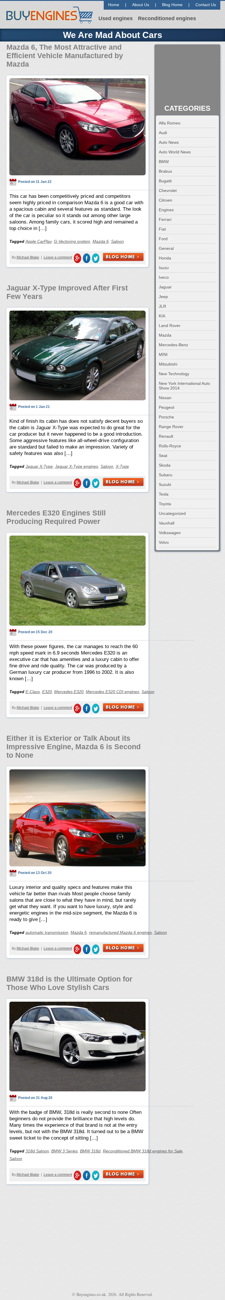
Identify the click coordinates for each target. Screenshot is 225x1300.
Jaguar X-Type (39, 466)
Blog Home (172, 4)
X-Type (122, 466)
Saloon (117, 241)
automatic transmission (46, 932)
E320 (47, 691)
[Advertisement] (187, 75)
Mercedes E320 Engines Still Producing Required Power (56, 517)
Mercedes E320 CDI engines (112, 691)
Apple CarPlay (38, 241)
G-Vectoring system (72, 241)
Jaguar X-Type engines (76, 466)
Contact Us (205, 4)
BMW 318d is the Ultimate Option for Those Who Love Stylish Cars (69, 983)
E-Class (32, 691)
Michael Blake (28, 257)
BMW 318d (90, 1151)
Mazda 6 (101, 241)
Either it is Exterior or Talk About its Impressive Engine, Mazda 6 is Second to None (73, 746)
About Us (140, 4)
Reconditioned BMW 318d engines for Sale (143, 1151)
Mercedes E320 (68, 691)
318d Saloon (37, 1151)
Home (113, 4)
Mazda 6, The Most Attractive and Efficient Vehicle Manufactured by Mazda (64, 55)
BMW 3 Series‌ (64, 1151)
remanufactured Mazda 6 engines (120, 932)
